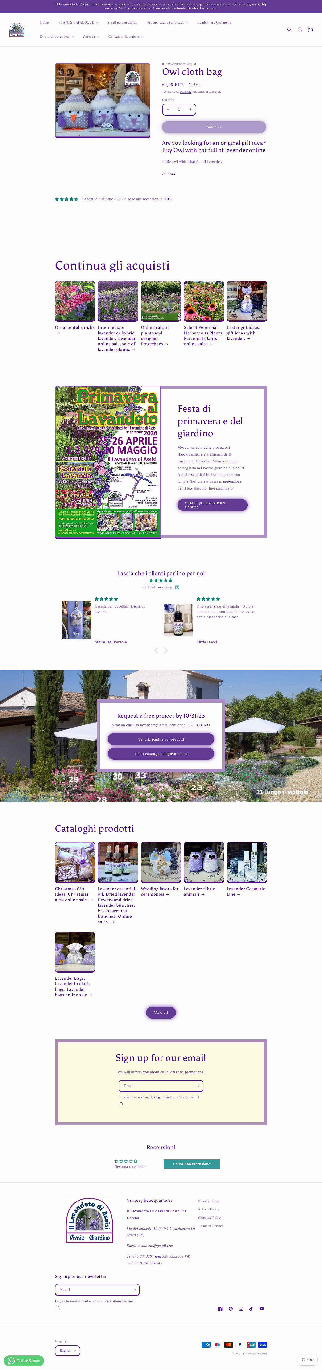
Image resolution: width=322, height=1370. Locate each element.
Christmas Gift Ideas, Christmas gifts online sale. (72, 894)
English (65, 1350)
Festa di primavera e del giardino (205, 505)
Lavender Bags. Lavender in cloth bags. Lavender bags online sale (72, 986)
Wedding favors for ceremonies (160, 891)
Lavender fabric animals (199, 891)
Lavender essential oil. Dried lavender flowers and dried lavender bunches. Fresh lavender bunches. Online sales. (116, 905)
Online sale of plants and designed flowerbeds (155, 335)
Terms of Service (210, 1226)
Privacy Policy (209, 1201)
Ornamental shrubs (75, 327)
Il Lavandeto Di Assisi (254, 1353)
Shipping (186, 91)
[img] (161, 580)
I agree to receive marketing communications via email (159, 1097)
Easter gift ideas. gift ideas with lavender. (244, 333)
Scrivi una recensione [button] (191, 1164)
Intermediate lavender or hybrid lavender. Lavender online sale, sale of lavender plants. (117, 338)
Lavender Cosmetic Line (246, 891)
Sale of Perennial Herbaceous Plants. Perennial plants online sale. (204, 335)
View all (161, 1012)
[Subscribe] (198, 1086)
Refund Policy (208, 1209)
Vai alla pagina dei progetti (161, 739)
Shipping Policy (210, 1217)
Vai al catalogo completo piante (161, 754)
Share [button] (172, 174)
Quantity (168, 100)
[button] (78, 23)
